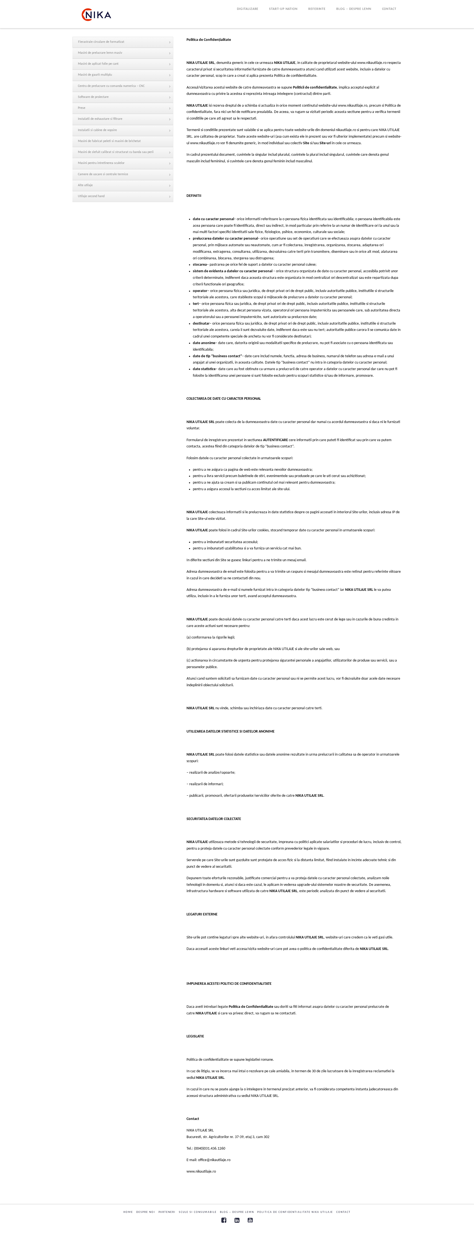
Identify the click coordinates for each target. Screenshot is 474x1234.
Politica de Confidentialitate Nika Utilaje (295, 1212)
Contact (343, 1212)
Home (128, 1212)
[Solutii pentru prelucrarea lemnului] (96, 14)
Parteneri (167, 1212)
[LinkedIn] (237, 1220)
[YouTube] (250, 1220)
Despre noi (145, 1212)
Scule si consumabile (198, 1212)
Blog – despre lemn (237, 1212)
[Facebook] (223, 1220)
